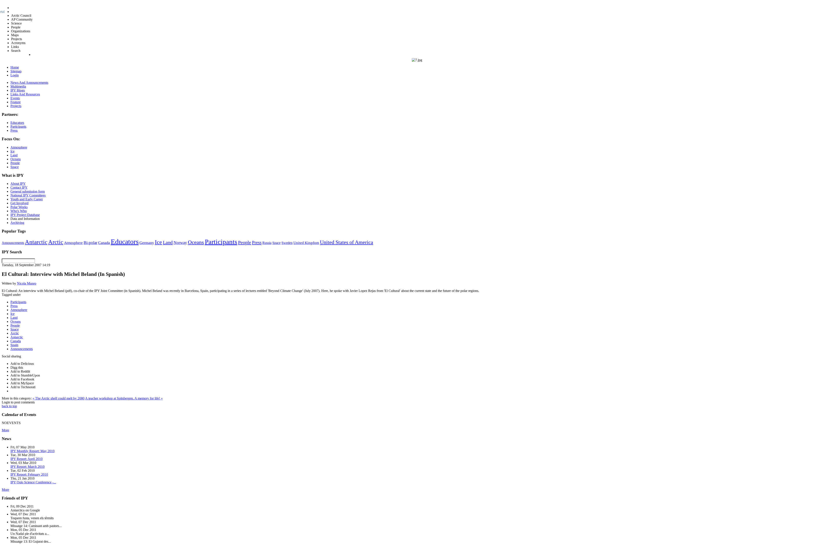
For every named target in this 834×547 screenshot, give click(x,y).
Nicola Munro (26, 283)
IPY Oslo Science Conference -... (33, 482)
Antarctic (36, 242)
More (5, 430)
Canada (104, 243)
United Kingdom (306, 243)
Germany (146, 243)
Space (276, 243)
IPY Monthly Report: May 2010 (32, 451)
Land (168, 242)
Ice (158, 242)
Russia (266, 243)
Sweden (287, 243)
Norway (180, 242)
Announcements (13, 243)
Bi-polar (90, 242)
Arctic (55, 242)
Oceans (196, 242)
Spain (14, 345)
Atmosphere (73, 243)
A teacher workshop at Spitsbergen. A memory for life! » (124, 398)
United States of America (346, 242)
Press (256, 242)
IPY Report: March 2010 (27, 466)
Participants (221, 242)
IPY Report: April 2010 (26, 459)
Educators (125, 242)
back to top (9, 406)
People (244, 242)
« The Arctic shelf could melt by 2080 (58, 398)
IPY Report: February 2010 (29, 474)
